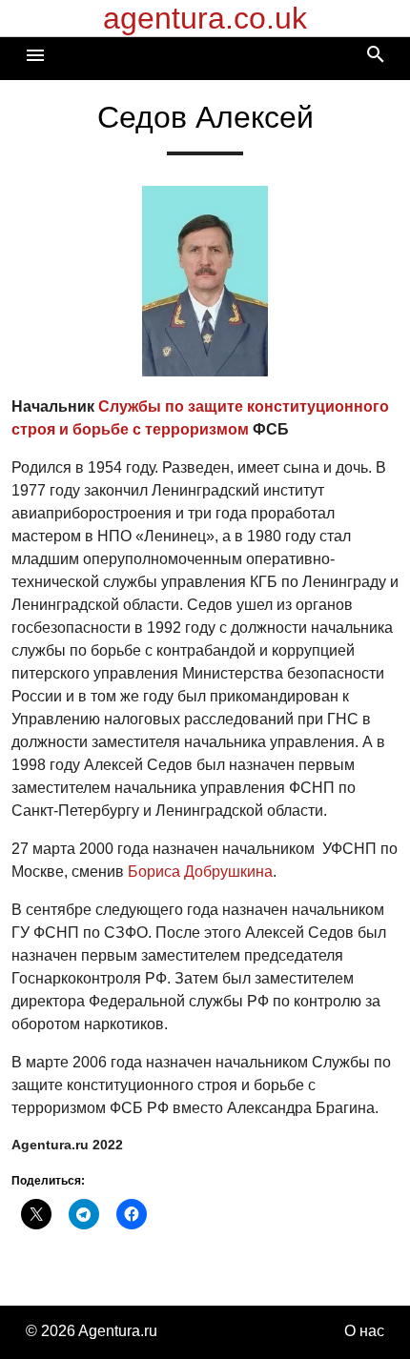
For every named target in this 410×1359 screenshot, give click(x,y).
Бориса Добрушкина (200, 871)
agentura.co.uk (205, 18)
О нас (364, 1331)
